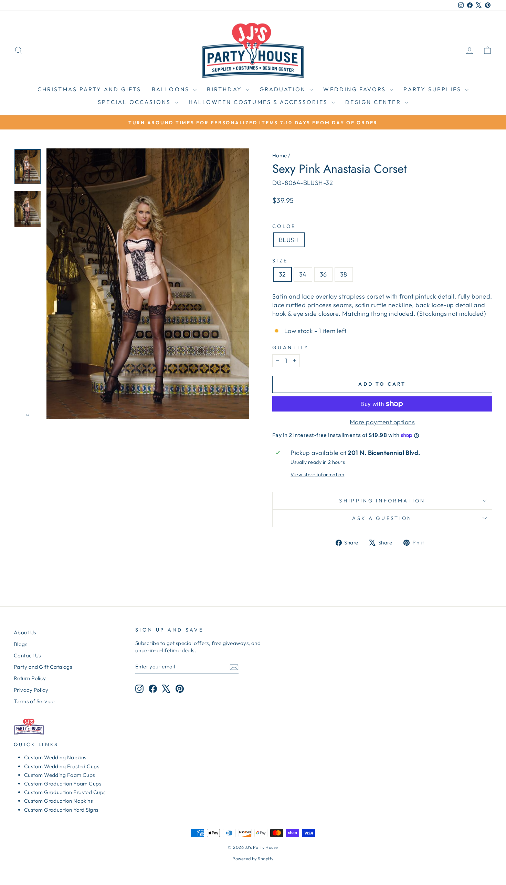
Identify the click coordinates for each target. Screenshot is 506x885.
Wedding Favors (355, 89)
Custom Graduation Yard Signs (61, 809)
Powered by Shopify (252, 858)
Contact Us (27, 655)
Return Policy (30, 678)
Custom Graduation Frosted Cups (65, 792)
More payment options (382, 422)
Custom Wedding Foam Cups (59, 775)
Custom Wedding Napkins (55, 757)
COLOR (284, 226)
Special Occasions (135, 101)
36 (323, 274)
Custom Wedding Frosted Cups (61, 766)
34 (303, 274)
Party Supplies (433, 89)
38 (343, 274)
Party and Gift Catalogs (43, 667)
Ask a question (382, 518)
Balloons (172, 89)
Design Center (374, 101)
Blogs (20, 644)
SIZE (280, 261)
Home (279, 155)
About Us (25, 632)
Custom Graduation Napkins (58, 801)
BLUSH (289, 240)
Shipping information (382, 501)
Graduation (284, 89)
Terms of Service (34, 701)
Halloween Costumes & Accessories (259, 101)
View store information (317, 474)
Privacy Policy (31, 690)
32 (282, 274)
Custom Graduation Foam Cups (62, 783)
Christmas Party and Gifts (89, 89)
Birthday (225, 89)
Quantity (290, 347)
